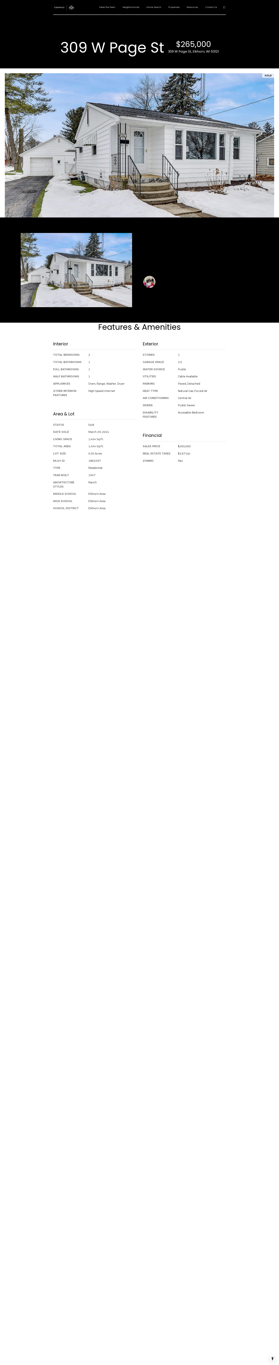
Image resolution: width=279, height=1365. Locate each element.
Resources (192, 7)
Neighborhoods (131, 7)
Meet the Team (107, 7)
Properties (174, 7)
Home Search (153, 7)
